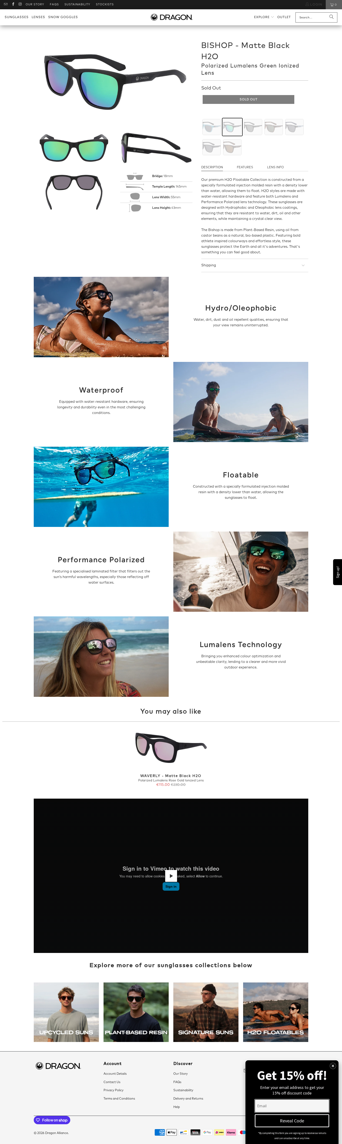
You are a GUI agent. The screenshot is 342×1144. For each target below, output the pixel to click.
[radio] (211, 127)
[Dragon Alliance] (171, 17)
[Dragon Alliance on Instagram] (20, 4)
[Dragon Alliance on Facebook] (13, 4)
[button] (264, 17)
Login (315, 4)
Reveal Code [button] (292, 1121)
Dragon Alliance (56, 1133)
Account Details (115, 1073)
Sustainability (77, 4)
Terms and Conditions (119, 1098)
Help (176, 1107)
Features (245, 167)
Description (212, 167)
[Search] (331, 17)
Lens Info (275, 167)
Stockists (105, 4)
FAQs (54, 4)
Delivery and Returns (188, 1098)
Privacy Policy (114, 1090)
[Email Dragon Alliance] (5, 4)
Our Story (35, 4)
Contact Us (112, 1082)
